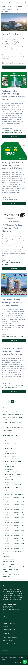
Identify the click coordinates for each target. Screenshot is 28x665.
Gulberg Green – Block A (9, 448)
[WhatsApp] (18, 662)
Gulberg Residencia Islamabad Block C (13, 507)
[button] (25, 662)
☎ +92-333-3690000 (8, 606)
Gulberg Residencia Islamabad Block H (13, 517)
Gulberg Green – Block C (9, 453)
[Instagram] (10, 662)
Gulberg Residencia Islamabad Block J (13, 522)
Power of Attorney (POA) (8, 640)
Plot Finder (5, 626)
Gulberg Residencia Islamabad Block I (13, 520)
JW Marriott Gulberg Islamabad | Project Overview (12, 228)
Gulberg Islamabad (8, 469)
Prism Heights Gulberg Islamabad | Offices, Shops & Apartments (13, 351)
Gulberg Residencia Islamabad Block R (13, 543)
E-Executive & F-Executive (10, 435)
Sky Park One (6, 576)
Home (3, 6)
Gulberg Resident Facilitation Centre (13, 551)
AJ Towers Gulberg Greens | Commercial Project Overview (12, 302)
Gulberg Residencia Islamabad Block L (13, 528)
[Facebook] (7, 662)
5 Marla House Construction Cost (12, 422)
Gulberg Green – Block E (9, 459)
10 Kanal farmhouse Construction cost (13, 414)
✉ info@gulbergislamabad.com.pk (11, 609)
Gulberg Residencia (8, 482)
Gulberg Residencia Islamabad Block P (13, 538)
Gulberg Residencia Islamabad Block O (13, 535)
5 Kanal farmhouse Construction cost (13, 420)
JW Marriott (7, 262)
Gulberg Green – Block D (9, 456)
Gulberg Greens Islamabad (10, 464)
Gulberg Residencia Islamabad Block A (13, 502)
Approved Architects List (9, 643)
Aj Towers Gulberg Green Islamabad (14, 336)
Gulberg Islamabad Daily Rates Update (13, 472)
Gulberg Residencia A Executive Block (13, 487)
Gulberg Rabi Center (8, 479)
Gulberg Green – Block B (9, 451)
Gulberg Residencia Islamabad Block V (13, 548)
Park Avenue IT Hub (8, 559)
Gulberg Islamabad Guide (9, 623)
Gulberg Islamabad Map (9, 629)
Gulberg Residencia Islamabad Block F (13, 512)
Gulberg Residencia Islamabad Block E (13, 509)
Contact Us (5, 650)
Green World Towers (11, 34)
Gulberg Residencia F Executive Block (13, 494)
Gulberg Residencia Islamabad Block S (13, 546)
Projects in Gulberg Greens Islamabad (12, 132)
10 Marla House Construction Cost (12, 417)
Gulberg (5, 440)
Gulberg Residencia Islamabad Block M (13, 530)
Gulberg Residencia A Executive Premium (11, 491)
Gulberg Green (7, 446)
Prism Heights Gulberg (10, 385)
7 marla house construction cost (11, 425)
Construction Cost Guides (9, 647)
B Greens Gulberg (8, 430)
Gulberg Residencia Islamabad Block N (13, 533)
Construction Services (9, 433)
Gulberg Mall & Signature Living (12, 130)
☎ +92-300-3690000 (8, 608)
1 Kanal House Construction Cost (12, 412)
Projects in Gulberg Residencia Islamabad (11, 570)
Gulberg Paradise (7, 477)
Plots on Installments (8, 561)
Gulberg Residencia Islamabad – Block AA (13, 498)
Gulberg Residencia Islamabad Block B (13, 504)
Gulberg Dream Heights (10, 199)
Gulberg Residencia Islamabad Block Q (13, 541)
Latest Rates (6, 556)
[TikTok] (21, 662)
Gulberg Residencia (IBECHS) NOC (12, 485)
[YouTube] (15, 662)
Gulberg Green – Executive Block (12, 461)
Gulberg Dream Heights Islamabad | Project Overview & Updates (13, 165)
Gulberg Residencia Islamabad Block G (13, 515)
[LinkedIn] (12, 662)
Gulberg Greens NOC (8, 466)
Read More (14, 67)
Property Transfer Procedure (11, 574)
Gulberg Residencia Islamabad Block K (13, 525)
